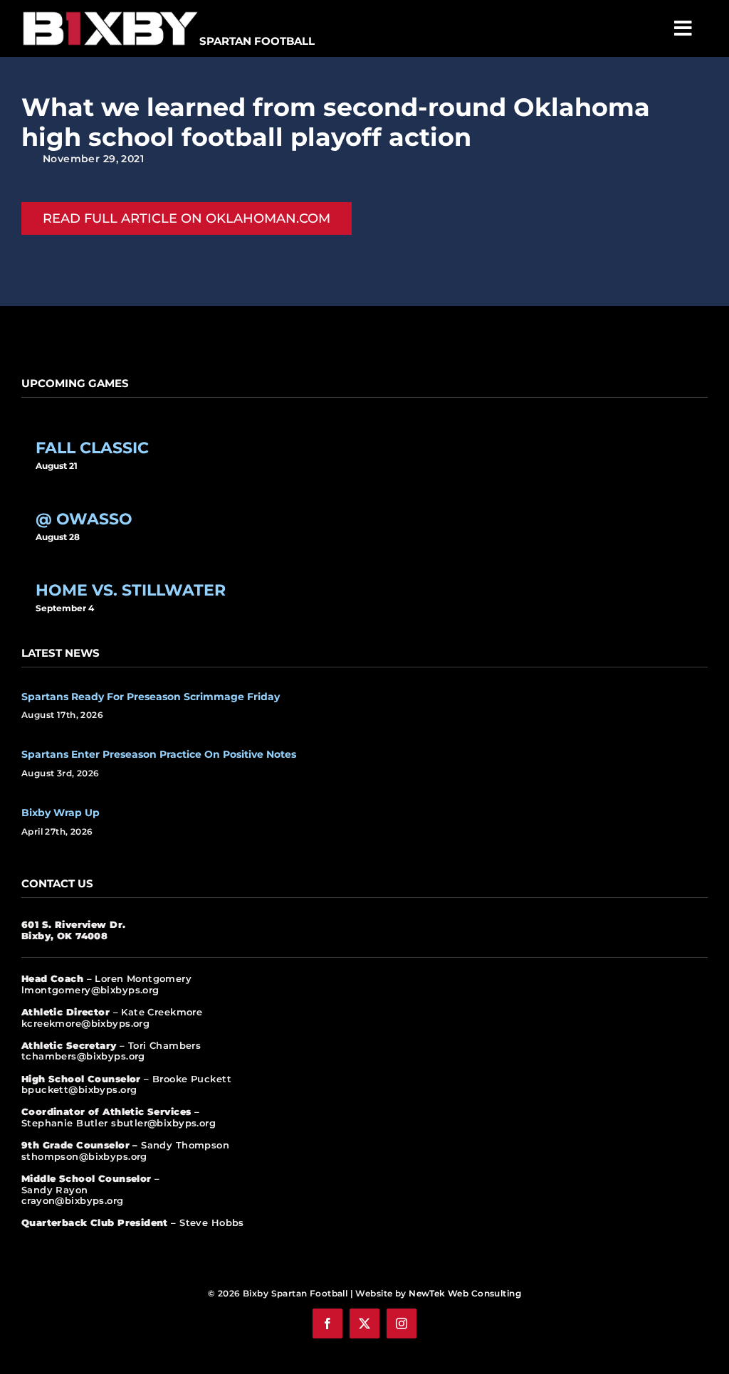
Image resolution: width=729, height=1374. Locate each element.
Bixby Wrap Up (60, 812)
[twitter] (364, 1323)
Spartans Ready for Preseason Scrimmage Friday (150, 696)
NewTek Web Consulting (465, 1293)
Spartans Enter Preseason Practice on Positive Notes (158, 754)
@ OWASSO (84, 518)
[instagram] (401, 1323)
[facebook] (327, 1323)
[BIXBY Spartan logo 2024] (110, 12)
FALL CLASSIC (92, 447)
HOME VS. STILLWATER (131, 590)
